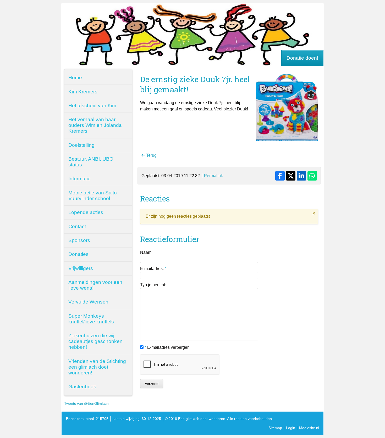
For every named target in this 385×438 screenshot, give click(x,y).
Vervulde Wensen (88, 302)
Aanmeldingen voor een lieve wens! (95, 285)
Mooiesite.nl (309, 428)
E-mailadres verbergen (167, 347)
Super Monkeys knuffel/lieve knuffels (91, 318)
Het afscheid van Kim (92, 105)
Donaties (78, 254)
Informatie (79, 178)
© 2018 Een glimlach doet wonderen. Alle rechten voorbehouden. (219, 419)
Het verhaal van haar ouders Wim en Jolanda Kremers (95, 125)
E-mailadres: (153, 268)
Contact (77, 226)
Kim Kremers (82, 91)
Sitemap (275, 428)
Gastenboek (82, 386)
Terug (151, 155)
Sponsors (79, 240)
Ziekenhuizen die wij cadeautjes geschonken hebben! (95, 341)
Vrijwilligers (80, 268)
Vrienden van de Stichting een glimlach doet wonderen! (97, 366)
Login (290, 428)
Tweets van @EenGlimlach (86, 403)
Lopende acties (85, 212)
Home (75, 77)
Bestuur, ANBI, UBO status (90, 161)
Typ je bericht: (153, 285)
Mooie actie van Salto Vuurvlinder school (92, 195)
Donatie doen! (302, 58)
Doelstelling (81, 145)
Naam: (146, 252)
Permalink (213, 175)
